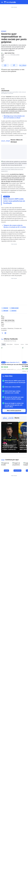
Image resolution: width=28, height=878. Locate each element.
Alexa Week (9, 344)
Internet (3, 31)
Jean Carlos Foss (9, 53)
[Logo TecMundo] (10, 2)
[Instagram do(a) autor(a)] (5, 333)
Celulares (16, 344)
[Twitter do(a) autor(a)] (2, 333)
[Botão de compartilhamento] (5, 65)
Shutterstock (5, 90)
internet (8, 96)
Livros (22, 344)
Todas (3, 344)
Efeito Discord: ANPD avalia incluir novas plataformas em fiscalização (14, 201)
